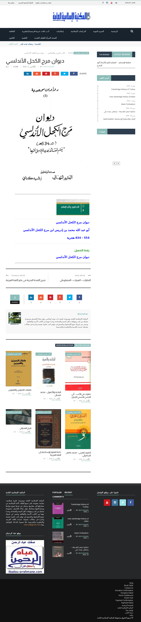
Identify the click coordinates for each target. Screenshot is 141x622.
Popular (57, 492)
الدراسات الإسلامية (78, 31)
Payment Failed (127, 603)
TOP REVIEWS (104, 55)
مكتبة (131, 615)
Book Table (128, 585)
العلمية (24, 37)
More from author (64, 345)
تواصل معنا (129, 610)
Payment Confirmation (124, 600)
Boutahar (49, 67)
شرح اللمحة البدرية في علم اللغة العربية (25, 280)
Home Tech (128, 598)
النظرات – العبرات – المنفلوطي (75, 280)
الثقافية (12, 31)
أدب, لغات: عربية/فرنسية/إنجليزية (35, 31)
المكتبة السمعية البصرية (25, 3)
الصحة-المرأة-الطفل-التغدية (45, 37)
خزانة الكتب (129, 613)
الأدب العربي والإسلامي (81, 53)
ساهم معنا (11, 3)
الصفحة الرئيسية (127, 605)
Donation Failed (127, 593)
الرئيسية (114, 31)
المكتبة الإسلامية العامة (125, 608)
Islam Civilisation (81, 533)
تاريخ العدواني (25, 428)
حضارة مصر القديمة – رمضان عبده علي (35, 44)
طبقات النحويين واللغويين (19, 390)
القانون (12, 37)
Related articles (82, 345)
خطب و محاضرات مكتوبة (43, 3)
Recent (68, 492)
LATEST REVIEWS (122, 54)
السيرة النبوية (98, 31)
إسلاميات (60, 31)
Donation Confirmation (124, 590)
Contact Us (129, 588)
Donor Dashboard (126, 595)
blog (131, 583)
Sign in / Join (130, 3)
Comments (58, 496)
